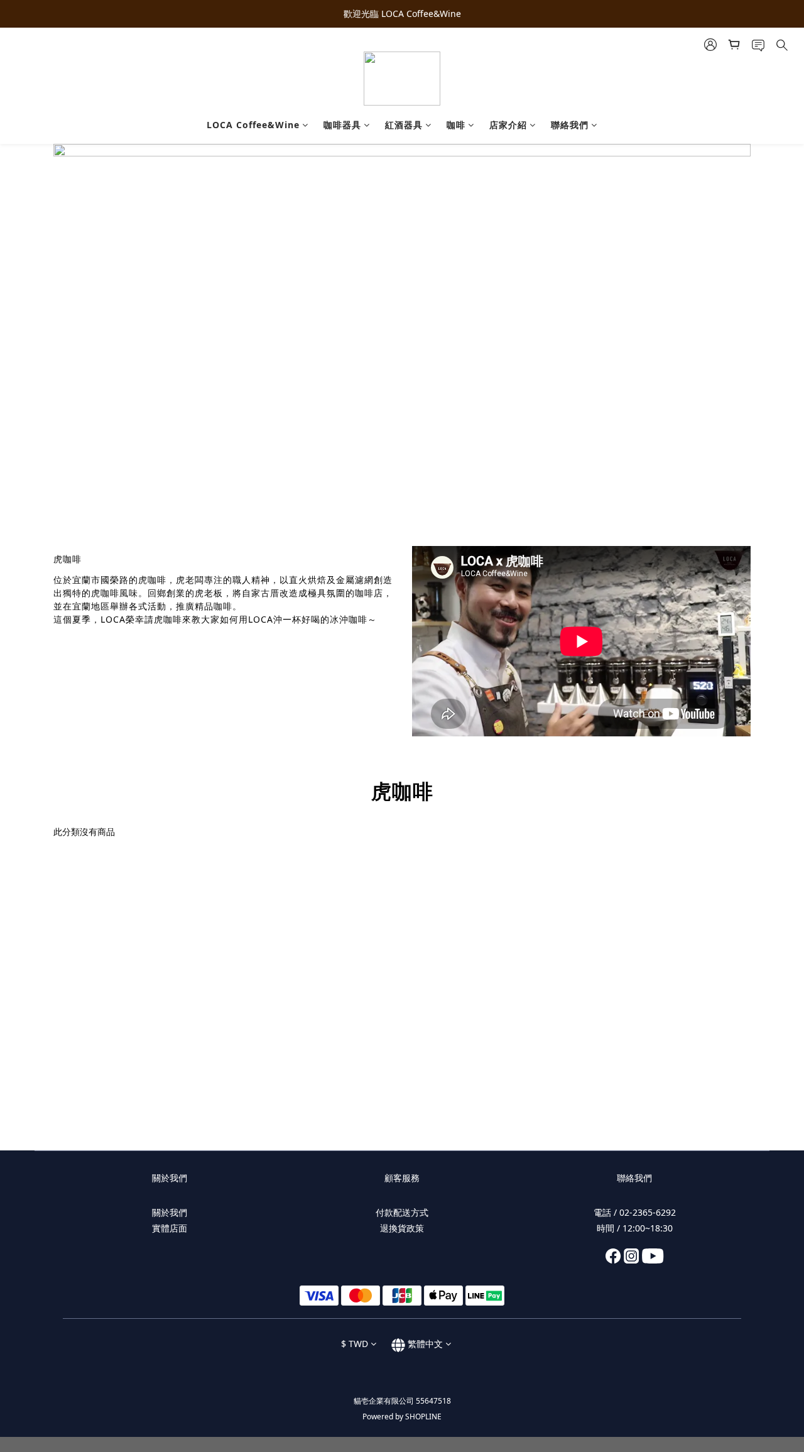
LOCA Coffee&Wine (253, 125)
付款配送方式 (402, 1212)
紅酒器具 (404, 125)
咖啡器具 (342, 125)
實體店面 (169, 1228)
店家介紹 (508, 125)
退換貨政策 (402, 1228)
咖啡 (456, 125)
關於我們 (169, 1212)
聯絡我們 (570, 125)
